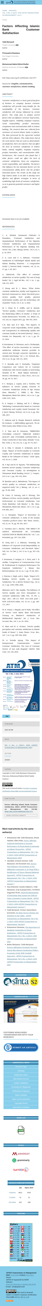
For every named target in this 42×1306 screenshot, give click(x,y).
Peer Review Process (21, 1079)
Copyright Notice (21, 1103)
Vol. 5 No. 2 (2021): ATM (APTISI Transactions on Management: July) (20, 14)
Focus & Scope (21, 1066)
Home (4, 10)
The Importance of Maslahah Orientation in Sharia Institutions (23, 930)
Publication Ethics (21, 1075)
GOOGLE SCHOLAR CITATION (21, 1183)
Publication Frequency (21, 1091)
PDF (7, 716)
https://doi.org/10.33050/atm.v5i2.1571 (21, 78)
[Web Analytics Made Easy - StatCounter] (9, 1301)
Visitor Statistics (21, 1095)
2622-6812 (30, 1275)
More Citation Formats (16, 815)
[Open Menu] (2, 2)
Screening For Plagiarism (21, 1087)
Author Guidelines (21, 1083)
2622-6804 (15, 1275)
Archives (12, 10)
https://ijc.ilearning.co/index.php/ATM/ (21, 1284)
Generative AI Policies (21, 1107)
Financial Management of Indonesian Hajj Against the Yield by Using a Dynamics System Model (22, 895)
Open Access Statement (21, 1099)
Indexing (21, 1071)
